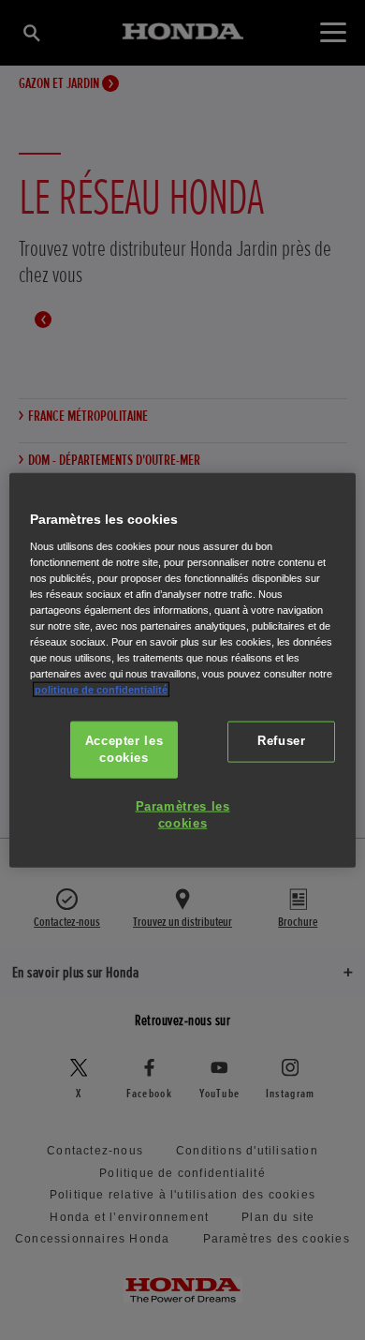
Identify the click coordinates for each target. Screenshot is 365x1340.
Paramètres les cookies (183, 815)
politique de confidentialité (101, 689)
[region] (183, 670)
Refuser (281, 741)
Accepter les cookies (124, 750)
